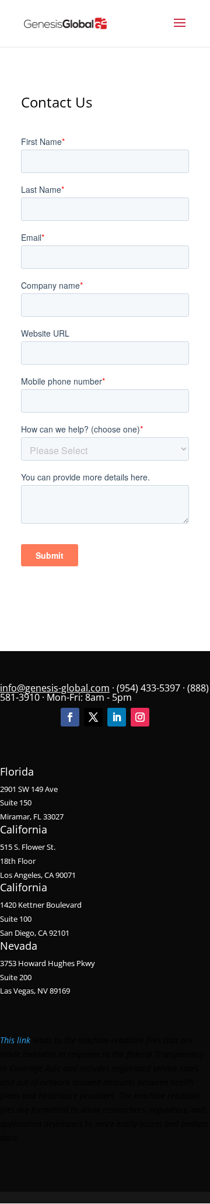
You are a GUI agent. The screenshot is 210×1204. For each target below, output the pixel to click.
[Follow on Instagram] (140, 717)
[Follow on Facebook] (70, 717)
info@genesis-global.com (55, 687)
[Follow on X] (93, 717)
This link (15, 1040)
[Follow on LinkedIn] (116, 717)
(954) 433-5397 (148, 687)
